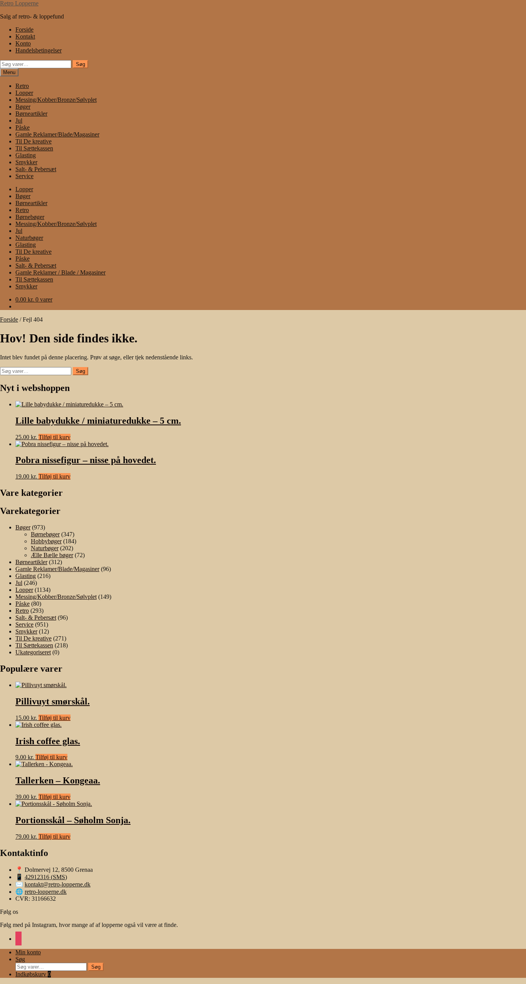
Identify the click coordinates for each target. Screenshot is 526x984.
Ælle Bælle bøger (52, 555)
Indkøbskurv (33, 974)
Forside (24, 29)
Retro (22, 86)
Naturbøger (29, 237)
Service (24, 176)
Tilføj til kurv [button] (54, 437)
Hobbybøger (46, 541)
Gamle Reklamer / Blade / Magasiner (60, 272)
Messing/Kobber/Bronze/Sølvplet (56, 99)
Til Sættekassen (34, 148)
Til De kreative (33, 141)
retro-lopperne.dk (46, 891)
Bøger (22, 106)
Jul (18, 120)
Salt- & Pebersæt (35, 169)
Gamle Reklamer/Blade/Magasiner (57, 134)
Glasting (25, 155)
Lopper (24, 92)
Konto (23, 43)
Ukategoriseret (33, 652)
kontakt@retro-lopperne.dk (57, 884)
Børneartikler (31, 113)
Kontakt (25, 36)
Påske (22, 127)
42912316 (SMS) (46, 877)
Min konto (28, 952)
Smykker (26, 162)
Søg (80, 64)
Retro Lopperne (19, 3)
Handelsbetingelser (38, 50)
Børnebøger (29, 217)
